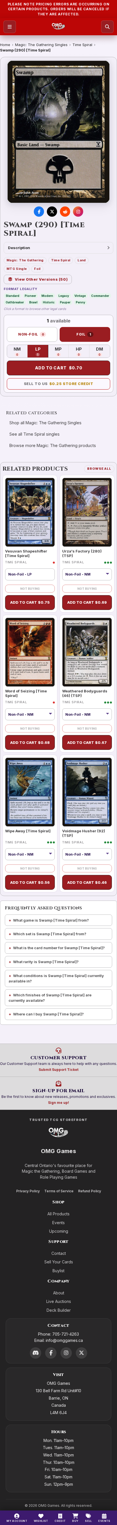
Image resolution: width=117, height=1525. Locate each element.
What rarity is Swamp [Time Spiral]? (46, 961)
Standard (12, 295)
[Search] (107, 26)
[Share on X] (52, 211)
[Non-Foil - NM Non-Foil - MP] (30, 714)
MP (62, 351)
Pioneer (30, 295)
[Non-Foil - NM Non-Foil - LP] (87, 574)
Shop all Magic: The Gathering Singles (45, 422)
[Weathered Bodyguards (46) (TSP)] (87, 652)
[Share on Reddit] (65, 211)
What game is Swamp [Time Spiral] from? (51, 920)
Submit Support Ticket (58, 1069)
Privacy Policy (28, 1191)
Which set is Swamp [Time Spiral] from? (49, 934)
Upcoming (58, 1231)
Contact (58, 1253)
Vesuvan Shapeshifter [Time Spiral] (26, 553)
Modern (47, 295)
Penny (80, 302)
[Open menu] (9, 26)
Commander (100, 295)
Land (81, 260)
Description (19, 247)
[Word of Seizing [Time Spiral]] (30, 652)
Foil (37, 269)
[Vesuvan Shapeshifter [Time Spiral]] (30, 512)
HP (82, 351)
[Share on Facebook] (39, 211)
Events (58, 1222)
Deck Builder (59, 1310)
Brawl (33, 302)
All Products (58, 1213)
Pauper (65, 302)
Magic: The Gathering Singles (41, 44)
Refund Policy (89, 1191)
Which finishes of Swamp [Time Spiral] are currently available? (50, 998)
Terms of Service (59, 1191)
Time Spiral (82, 44)
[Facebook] (51, 1353)
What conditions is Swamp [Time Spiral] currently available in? (56, 978)
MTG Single (17, 269)
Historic (49, 302)
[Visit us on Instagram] (78, 211)
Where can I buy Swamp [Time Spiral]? (48, 1014)
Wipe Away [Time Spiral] (28, 831)
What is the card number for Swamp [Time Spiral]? (59, 947)
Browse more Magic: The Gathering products (52, 445)
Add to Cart (58, 367)
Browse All (99, 469)
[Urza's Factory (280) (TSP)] (87, 512)
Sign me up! (58, 1102)
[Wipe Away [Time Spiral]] (30, 792)
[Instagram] (66, 1353)
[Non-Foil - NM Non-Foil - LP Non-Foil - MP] (87, 714)
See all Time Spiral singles (34, 434)
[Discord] (35, 1353)
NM (21, 351)
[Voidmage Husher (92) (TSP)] (87, 792)
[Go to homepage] (58, 26)
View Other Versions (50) (41, 279)
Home (5, 44)
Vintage (80, 295)
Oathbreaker (15, 302)
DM (103, 351)
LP (41, 351)
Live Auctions (58, 1301)
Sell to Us (58, 383)
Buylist (58, 1270)
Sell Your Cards (58, 1261)
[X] (81, 1353)
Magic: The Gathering (25, 260)
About (58, 1292)
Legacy (63, 295)
